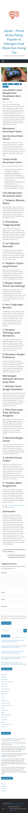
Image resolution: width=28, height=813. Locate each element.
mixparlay (3, 791)
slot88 (2, 707)
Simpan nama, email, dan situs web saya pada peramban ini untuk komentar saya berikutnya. (14, 617)
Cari (25, 630)
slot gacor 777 (4, 700)
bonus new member (6, 715)
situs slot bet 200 (5, 703)
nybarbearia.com (5, 691)
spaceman (3, 786)
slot (2, 696)
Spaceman (3, 677)
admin (11, 102)
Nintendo (16, 84)
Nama (3, 592)
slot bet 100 (4, 684)
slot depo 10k (4, 679)
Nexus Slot (3, 674)
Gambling (5, 84)
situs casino (4, 719)
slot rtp (3, 722)
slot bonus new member (7, 681)
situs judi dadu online (6, 724)
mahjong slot (4, 686)
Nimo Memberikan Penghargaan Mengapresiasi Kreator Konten (16, 556)
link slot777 (4, 717)
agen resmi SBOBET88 (19, 746)
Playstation (5, 86)
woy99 (2, 698)
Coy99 (2, 753)
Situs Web (4, 606)
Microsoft (11, 84)
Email (3, 599)
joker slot (3, 784)
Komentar (4, 573)
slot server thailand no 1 (7, 705)
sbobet (2, 712)
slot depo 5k (4, 726)
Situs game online (5, 759)
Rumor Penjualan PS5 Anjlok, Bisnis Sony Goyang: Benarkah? (14, 550)
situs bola (3, 788)
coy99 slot (13, 739)
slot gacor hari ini (5, 688)
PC (20, 84)
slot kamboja (4, 693)
